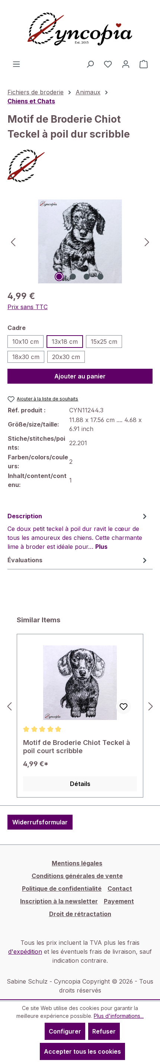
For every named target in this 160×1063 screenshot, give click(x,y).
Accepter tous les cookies (82, 1051)
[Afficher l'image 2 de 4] (73, 277)
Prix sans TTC (27, 307)
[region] (80, 241)
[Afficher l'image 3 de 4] (87, 277)
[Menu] (16, 63)
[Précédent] (13, 241)
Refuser (104, 1031)
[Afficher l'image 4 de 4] (100, 277)
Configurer (65, 1031)
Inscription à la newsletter (59, 901)
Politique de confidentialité (62, 888)
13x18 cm (65, 341)
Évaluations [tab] (24, 560)
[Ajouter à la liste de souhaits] (123, 706)
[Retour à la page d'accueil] (80, 29)
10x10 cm (25, 341)
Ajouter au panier (80, 376)
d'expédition (25, 951)
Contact (120, 888)
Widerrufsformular (40, 822)
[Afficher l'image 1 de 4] (59, 277)
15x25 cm (104, 341)
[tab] (78, 531)
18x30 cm (25, 357)
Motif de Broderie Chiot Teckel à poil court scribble (76, 747)
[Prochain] (147, 241)
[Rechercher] (90, 63)
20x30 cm (66, 357)
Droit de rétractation (80, 914)
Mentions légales (77, 863)
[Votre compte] (126, 63)
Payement (119, 901)
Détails (80, 783)
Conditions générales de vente (77, 876)
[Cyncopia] (80, 166)
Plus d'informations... (119, 1016)
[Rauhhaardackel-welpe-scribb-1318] (80, 241)
